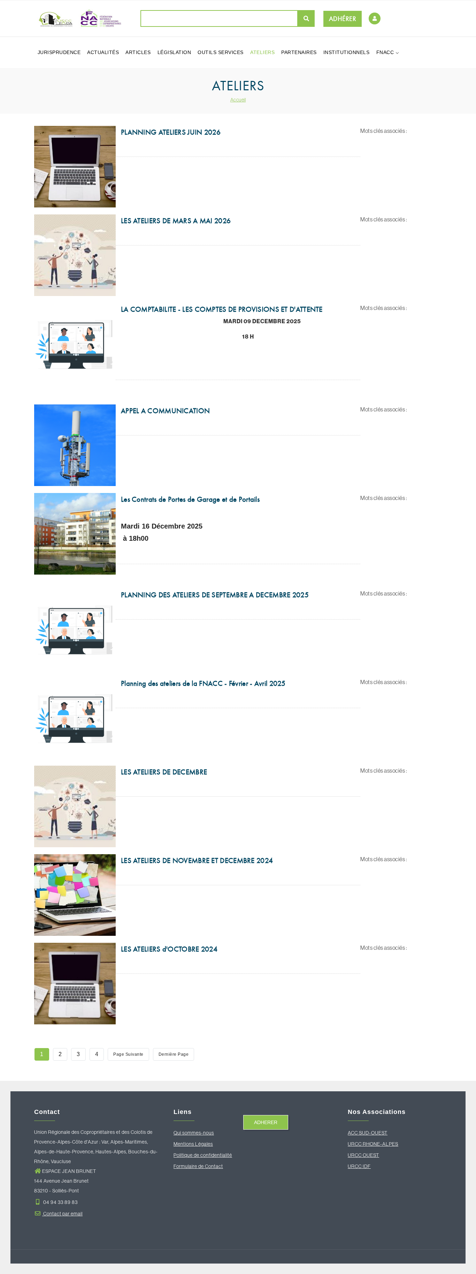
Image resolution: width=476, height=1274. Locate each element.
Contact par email (62, 1214)
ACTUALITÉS (103, 52)
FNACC (386, 52)
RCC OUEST (365, 1155)
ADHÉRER (342, 18)
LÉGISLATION (174, 52)
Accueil (238, 100)
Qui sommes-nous (194, 1133)
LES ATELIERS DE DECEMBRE (164, 771)
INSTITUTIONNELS (346, 52)
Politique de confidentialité (203, 1155)
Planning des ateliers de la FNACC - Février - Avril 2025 (203, 683)
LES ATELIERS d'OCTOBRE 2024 (169, 949)
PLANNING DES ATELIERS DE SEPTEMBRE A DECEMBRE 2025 (215, 594)
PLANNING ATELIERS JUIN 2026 (171, 132)
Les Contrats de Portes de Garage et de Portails (190, 499)
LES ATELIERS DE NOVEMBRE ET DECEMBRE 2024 (197, 860)
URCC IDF (359, 1166)
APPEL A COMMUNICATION (165, 410)
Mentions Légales (193, 1144)
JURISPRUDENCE (59, 52)
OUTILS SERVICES (221, 52)
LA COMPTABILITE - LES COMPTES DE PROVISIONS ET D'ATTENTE (222, 309)
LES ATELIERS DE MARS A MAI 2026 (176, 220)
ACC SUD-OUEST (367, 1133)
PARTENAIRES (299, 52)
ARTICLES (138, 52)
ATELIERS (262, 52)
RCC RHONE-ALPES (374, 1144)
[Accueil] (77, 18)
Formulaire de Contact (198, 1166)
